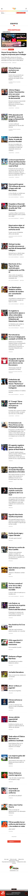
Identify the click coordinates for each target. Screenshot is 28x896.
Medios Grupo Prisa (14, 870)
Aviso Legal (6, 859)
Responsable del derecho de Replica (8, 861)
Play (26, 893)
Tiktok (7, 848)
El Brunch (11, 49)
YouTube (10, 848)
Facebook (15, 848)
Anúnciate (14, 863)
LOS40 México (14, 9)
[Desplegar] (14, 889)
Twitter (18, 848)
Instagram (13, 848)
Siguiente (11, 841)
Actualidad (4, 49)
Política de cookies (13, 859)
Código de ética (21, 859)
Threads (20, 848)
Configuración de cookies (21, 861)
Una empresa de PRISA (14, 867)
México (2, 13)
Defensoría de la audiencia (14, 860)
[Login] (26, 9)
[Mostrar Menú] (2, 8)
